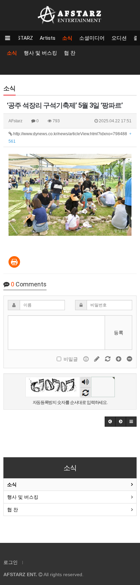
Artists (47, 38)
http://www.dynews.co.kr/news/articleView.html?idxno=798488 (70, 137)
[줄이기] (129, 358)
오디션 (119, 38)
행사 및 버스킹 (40, 53)
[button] (110, 421)
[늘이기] (119, 358)
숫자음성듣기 (85, 382)
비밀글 (71, 359)
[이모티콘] (86, 358)
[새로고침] (108, 358)
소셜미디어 (92, 38)
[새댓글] (97, 358)
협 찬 (69, 53)
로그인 (10, 562)
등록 (118, 332)
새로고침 (85, 392)
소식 (67, 38)
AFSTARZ (22, 38)
